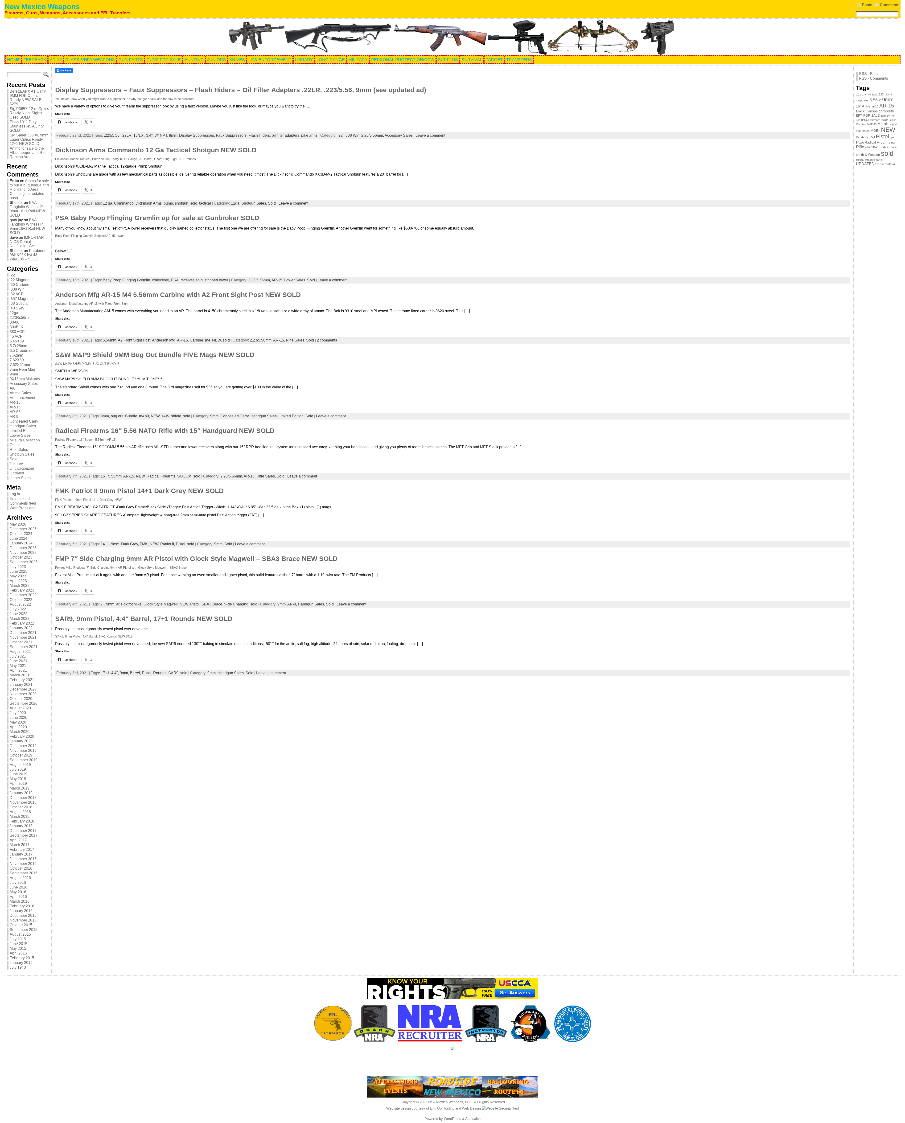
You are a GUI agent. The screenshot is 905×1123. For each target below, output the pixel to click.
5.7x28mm (18, 346)
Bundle (131, 416)
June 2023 (18, 571)
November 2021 (23, 637)
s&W (165, 416)
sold (193, 203)
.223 (881, 94)
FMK (144, 544)
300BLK (16, 327)
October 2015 (21, 925)
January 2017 (21, 854)
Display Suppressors (196, 135)
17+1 (105, 673)
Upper (879, 164)
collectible (160, 280)
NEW (216, 340)
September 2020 (23, 703)
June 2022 (18, 614)
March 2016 (19, 901)
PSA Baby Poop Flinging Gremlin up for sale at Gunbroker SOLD (157, 218)
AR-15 (15, 407)
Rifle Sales (19, 450)
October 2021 (21, 642)
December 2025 (23, 529)
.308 (887, 94)
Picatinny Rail (865, 137)
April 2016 (18, 897)
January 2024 (21, 543)
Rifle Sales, (296, 340)
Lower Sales (20, 435)
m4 (207, 340)
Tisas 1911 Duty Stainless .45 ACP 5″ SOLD (27, 126)
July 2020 (18, 713)
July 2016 (18, 882)
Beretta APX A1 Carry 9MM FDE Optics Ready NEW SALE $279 (28, 97)
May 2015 (18, 948)
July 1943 (18, 967)
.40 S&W (17, 308)
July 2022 (18, 609)
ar (117, 604)
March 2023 (19, 586)
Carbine (196, 340)
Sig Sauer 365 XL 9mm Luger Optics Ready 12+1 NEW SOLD (29, 139)
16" (103, 476)
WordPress (452, 1119)
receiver (187, 280)
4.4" (114, 673)
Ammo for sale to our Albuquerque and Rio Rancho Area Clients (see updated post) (29, 189)
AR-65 (15, 412)
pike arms (309, 135)
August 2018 (20, 812)
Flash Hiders (259, 135)
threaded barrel (873, 159)
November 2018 (23, 802)
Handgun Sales (23, 426)
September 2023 (23, 562)
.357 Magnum (21, 299)
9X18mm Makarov (25, 379)
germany (885, 115)
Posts (867, 5)
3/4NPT (161, 135)
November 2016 (23, 864)
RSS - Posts (869, 74)
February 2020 (22, 736)
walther (890, 164)
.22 (12, 275)
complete (886, 111)
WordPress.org (22, 508)
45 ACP (16, 336)
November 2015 (23, 920)
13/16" (138, 135)
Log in (15, 494)
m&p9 (144, 416)
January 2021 (21, 685)
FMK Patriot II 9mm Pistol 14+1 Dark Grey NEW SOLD (139, 490)
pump (168, 203)
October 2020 (21, 699)
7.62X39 (17, 360)
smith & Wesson (868, 154)
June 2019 (18, 774)
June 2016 (18, 887)
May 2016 (18, 892)
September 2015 (23, 930)
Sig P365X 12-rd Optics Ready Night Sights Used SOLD (29, 113)
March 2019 (19, 788)
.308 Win (17, 289)
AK (12, 388)
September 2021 (23, 647)
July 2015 (18, 939)
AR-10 (15, 402)
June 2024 (18, 538)
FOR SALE (871, 115)
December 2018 (23, 798)
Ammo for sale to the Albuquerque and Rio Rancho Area (27, 152)
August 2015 (20, 934)
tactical (205, 203)
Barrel (135, 673)
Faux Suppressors (231, 135)
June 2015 (18, 944)
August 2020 (20, 708)
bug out (117, 416)
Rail (893, 142)
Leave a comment (430, 135)
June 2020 (18, 718)
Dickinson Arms (149, 203)
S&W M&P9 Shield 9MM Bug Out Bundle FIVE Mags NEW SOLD (154, 354)
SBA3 (875, 147)
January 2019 (21, 793)
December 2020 (23, 689)
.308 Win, (353, 135)
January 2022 (21, 628)
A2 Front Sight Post (134, 340)
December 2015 (23, 915)
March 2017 (19, 845)
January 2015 (21, 963)
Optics (15, 445)
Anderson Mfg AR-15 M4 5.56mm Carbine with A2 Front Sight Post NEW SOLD (178, 294)
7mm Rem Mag (22, 369)
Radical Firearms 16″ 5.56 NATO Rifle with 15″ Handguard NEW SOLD (165, 430)
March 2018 (19, 816)
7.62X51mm (20, 365)
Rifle (860, 147)
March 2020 (19, 732)
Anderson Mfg (163, 340)
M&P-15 (871, 124)
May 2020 (18, 722)
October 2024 (21, 534)
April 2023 (18, 581)
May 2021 (18, 666)
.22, (341, 135)
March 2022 (19, 619)
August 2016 (20, 878)
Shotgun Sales (22, 454)
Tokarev (16, 464)
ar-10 (875, 106)
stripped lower (216, 280)
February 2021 (22, 680)
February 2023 (22, 590)
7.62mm (16, 355)
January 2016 (21, 911)
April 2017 (18, 840)
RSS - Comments (873, 78)
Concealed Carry (24, 421)
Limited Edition (22, 431)
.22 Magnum (20, 280)
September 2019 (23, 760)
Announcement (22, 398)
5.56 (873, 100)
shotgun (181, 203)
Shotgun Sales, (254, 203)
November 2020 (23, 694)
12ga (14, 313)
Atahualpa (473, 1119)
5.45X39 (17, 341)
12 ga (107, 203)
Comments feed (23, 503)
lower (884, 120)
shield (176, 416)
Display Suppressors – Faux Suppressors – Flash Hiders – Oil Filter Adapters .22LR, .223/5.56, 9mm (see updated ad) (240, 90)
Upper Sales (20, 478)
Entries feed (20, 499)
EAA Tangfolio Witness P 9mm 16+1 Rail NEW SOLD (27, 209)
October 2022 (21, 600)
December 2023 (23, 548)
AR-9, (292, 604)
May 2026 (18, 524)
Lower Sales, (295, 280)
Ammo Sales (20, 393)
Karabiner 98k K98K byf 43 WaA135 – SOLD (27, 255)
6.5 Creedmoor (22, 351)
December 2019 (23, 746)
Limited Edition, (292, 416)
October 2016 (21, 868)
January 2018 (21, 826)
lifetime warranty (870, 120)
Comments (889, 5)
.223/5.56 (111, 135)
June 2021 (18, 661)
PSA (175, 280)
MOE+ (875, 130)
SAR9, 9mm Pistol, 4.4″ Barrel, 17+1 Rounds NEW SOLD (143, 618)
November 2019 (23, 751)
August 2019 (20, 765)
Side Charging (236, 604)
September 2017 (23, 835)
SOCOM (184, 476)
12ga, (236, 203)
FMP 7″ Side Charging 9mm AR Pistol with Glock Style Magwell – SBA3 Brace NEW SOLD (196, 558)
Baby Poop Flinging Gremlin (126, 280)
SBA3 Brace (212, 604)
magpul (893, 124)
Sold (13, 459)
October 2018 (21, 807)
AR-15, (278, 280)
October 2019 (21, 755)
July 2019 (18, 769)
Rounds (159, 673)
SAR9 (173, 673)
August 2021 (20, 652)
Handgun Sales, (265, 416)
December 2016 (23, 859)
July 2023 (18, 567)
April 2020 (18, 727)
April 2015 (18, 953)
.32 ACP (17, 294)
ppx (892, 137)
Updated (17, 473)
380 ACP (17, 332)
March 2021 (19, 675)
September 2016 (23, 873)
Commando (124, 203)
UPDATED (865, 164)
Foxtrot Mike (131, 604)
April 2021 (18, 670)
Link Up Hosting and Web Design (455, 1108)
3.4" (149, 135)
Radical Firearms (161, 476)
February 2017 (22, 849)
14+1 (105, 544)
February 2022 (22, 623)
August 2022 (20, 604)
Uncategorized (22, 468)
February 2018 (22, 821)
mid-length (863, 130)
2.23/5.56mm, (373, 135)
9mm (14, 374)
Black (860, 111)
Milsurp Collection (25, 440)
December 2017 (23, 831)
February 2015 (22, 958)
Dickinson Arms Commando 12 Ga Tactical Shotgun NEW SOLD (155, 150)
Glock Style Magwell (161, 604)
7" (102, 604)
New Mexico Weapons (42, 6)
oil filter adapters (285, 135)
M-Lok (882, 124)
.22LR (126, 135)
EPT (859, 115)
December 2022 (23, 595)
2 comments (327, 340)
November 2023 (23, 553)
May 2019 (18, 779)
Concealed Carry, (235, 416)
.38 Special (19, 303)
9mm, (215, 416)
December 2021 (23, 633)
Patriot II (167, 544)
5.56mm (109, 340)
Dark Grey (129, 544)
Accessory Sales (24, 384)
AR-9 (14, 417)
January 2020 (21, 741)
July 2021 (18, 656)
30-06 (14, 322)
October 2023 (21, 557)
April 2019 (18, 784)
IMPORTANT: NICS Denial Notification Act (28, 241)
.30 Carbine (19, 285)
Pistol (180, 544)
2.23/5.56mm (20, 318)
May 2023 (18, 576)
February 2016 (22, 906)
